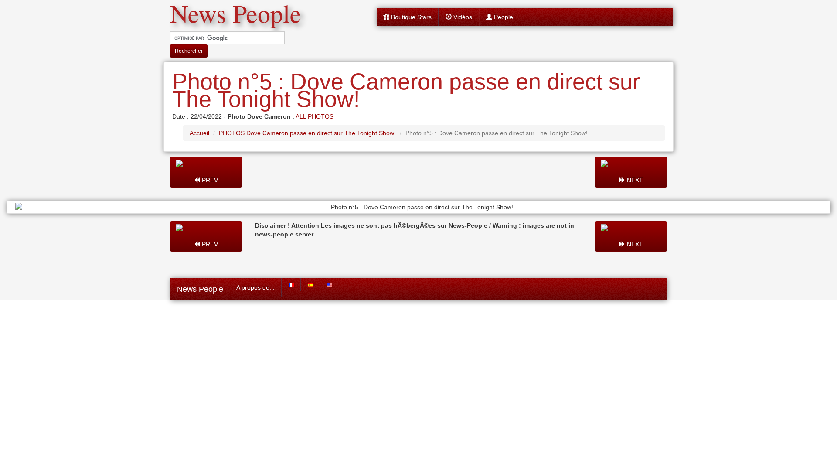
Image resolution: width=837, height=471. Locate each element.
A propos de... (255, 287)
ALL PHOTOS (314, 116)
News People (200, 289)
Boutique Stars (410, 17)
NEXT (634, 180)
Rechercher (189, 51)
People (502, 17)
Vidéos (462, 17)
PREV (209, 180)
